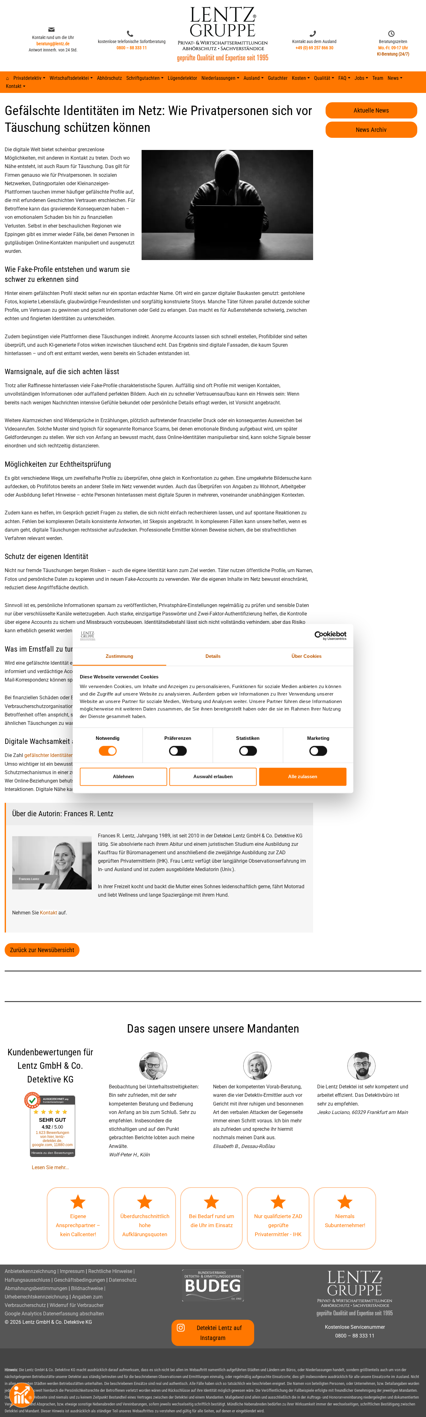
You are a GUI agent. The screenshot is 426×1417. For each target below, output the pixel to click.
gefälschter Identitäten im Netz (58, 755)
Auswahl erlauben (213, 776)
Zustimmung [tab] (119, 656)
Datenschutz (123, 1280)
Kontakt (48, 913)
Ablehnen (123, 776)
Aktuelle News (371, 110)
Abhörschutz (109, 78)
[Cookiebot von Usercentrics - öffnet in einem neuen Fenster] (319, 635)
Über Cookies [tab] (307, 656)
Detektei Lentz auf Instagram (219, 1333)
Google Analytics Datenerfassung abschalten (54, 1314)
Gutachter (278, 78)
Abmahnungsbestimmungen (36, 1288)
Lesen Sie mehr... (50, 1167)
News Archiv (371, 129)
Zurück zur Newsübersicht (42, 950)
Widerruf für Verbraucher (77, 1305)
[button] (44, 78)
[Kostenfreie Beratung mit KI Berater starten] (21, 1395)
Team (377, 78)
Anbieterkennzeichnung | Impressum (45, 1271)
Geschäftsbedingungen (79, 1280)
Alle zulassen (302, 776)
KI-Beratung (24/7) (393, 53)
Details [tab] (213, 656)
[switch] (178, 751)
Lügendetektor (182, 78)
